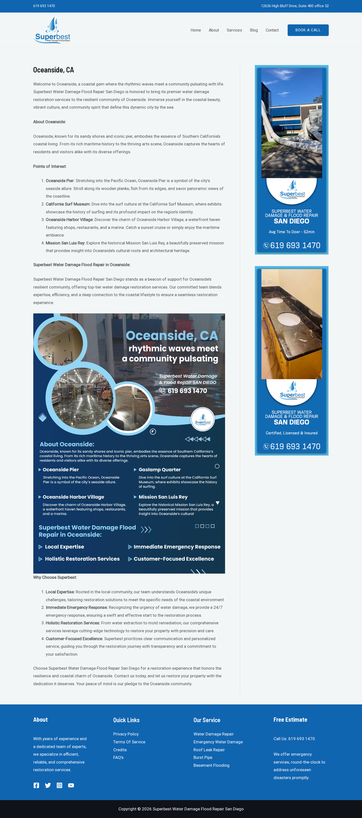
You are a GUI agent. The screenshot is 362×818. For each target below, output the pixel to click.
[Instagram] (59, 785)
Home (196, 30)
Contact (272, 30)
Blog (254, 30)
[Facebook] (36, 785)
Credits (120, 749)
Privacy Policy (126, 734)
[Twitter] (48, 785)
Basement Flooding (212, 765)
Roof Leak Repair (209, 749)
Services (234, 30)
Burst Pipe (203, 757)
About (214, 30)
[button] (308, 30)
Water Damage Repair (214, 734)
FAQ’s (118, 757)
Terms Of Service (129, 741)
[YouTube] (71, 785)
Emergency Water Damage (218, 741)
